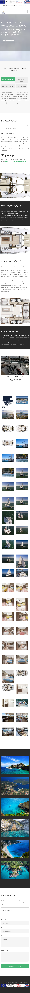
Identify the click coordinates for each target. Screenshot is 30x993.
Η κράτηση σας (4, 950)
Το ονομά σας (4, 919)
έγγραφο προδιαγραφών (20, 161)
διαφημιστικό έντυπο (10, 161)
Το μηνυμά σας (4, 936)
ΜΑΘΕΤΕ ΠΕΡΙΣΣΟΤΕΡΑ (9, 50)
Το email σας (4, 927)
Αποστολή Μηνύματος (15, 966)
